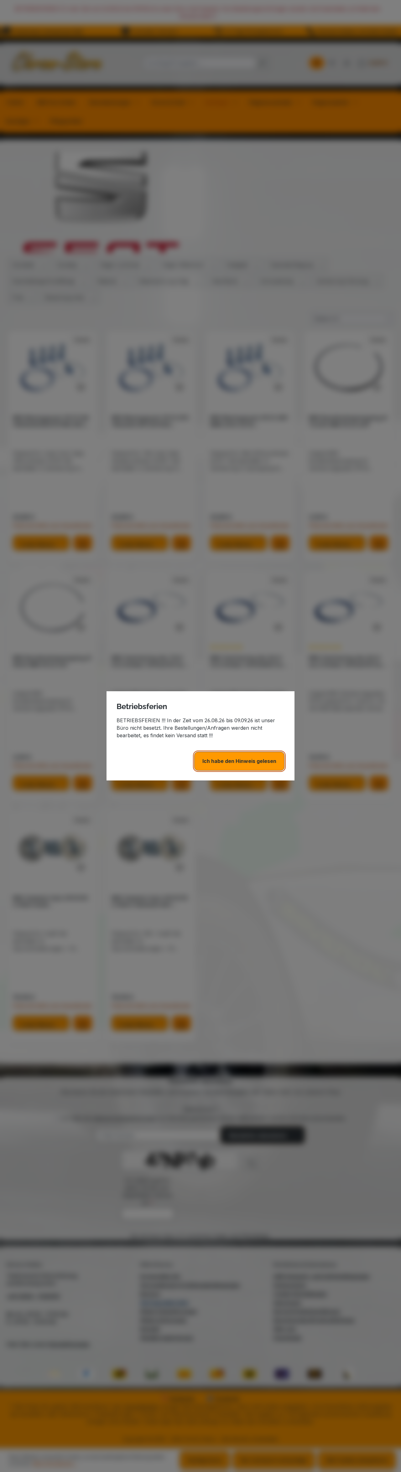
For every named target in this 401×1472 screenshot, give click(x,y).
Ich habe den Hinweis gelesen (239, 761)
